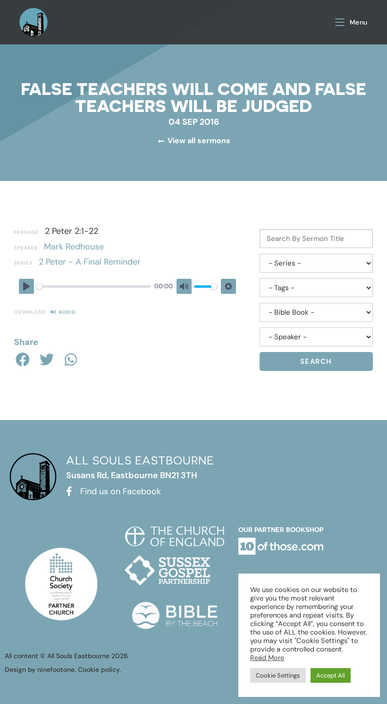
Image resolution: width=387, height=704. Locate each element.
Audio (67, 312)
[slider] (93, 286)
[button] (22, 359)
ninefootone (56, 669)
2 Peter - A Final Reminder (90, 261)
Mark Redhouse (74, 246)
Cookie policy (98, 669)
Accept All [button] (330, 675)
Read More (267, 657)
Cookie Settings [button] (278, 675)
